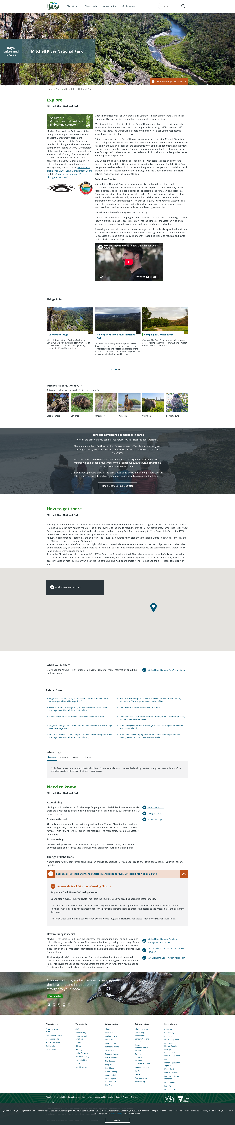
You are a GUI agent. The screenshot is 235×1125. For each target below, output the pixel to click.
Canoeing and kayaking (81, 1037)
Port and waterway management (172, 1077)
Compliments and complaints (80, 1097)
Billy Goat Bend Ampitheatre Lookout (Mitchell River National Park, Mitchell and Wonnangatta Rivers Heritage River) (150, 700)
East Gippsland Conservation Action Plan (166, 957)
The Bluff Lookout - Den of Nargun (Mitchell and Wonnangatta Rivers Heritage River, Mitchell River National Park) (80, 736)
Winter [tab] (76, 757)
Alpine (107, 1029)
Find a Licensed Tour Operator (117, 485)
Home (50, 89)
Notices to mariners (172, 1072)
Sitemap (134, 1097)
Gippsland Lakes (112, 1054)
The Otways (110, 1061)
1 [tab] (116, 369)
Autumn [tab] (64, 757)
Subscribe (55, 996)
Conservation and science (142, 1040)
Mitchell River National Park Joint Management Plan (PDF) (162, 941)
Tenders (138, 1074)
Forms (166, 1059)
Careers (138, 1054)
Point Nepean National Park (110, 1080)
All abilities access (155, 807)
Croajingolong (111, 1050)
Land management (172, 1056)
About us (168, 1029)
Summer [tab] (52, 757)
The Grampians (111, 1057)
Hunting (79, 1049)
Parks (58, 89)
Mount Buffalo (111, 1075)
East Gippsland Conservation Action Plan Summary (166, 950)
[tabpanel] (70, 328)
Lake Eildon (109, 1068)
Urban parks (51, 1049)
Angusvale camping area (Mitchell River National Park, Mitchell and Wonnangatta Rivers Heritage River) (79, 700)
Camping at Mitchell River (158, 334)
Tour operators (141, 1078)
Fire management (171, 1040)
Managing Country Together (172, 1064)
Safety (137, 1071)
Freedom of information (104, 1097)
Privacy (49, 1001)
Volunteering (140, 1081)
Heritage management (169, 1050)
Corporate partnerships (140, 1058)
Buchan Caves (111, 1036)
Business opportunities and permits (142, 1048)
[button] (183, 6)
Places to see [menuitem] (73, 6)
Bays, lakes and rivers (52, 1030)
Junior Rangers (82, 1053)
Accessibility (61, 1097)
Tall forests (50, 1046)
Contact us (168, 1036)
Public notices (170, 1089)
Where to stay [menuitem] (109, 6)
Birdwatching (81, 1032)
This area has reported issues (169, 81)
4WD (77, 1029)
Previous (111, 369)
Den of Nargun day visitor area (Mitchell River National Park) (76, 716)
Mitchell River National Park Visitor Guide (166, 670)
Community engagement (140, 1033)
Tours (78, 1063)
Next (123, 369)
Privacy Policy (116, 1113)
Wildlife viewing (82, 1067)
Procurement (169, 1082)
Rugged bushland (53, 1042)
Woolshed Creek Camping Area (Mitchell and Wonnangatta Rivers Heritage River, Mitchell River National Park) (150, 736)
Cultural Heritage (58, 334)
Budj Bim (109, 1040)
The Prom (109, 1085)
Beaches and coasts (54, 1035)
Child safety (169, 1032)
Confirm (117, 1120)
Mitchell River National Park (78, 89)
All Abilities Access (142, 1029)
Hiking (78, 1046)
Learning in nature (142, 1064)
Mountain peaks (52, 1039)
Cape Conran (110, 1043)
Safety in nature (154, 813)
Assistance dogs (154, 819)
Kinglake (108, 1064)
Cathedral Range (112, 1047)
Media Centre (170, 1069)
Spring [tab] (88, 757)
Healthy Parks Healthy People (170, 1044)
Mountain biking (82, 1056)
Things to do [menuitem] (91, 6)
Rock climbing (81, 1060)
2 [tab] (119, 369)
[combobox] (173, 6)
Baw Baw (108, 1032)
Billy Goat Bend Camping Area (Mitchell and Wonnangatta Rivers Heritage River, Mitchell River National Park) (78, 709)
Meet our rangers (142, 1067)
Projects (167, 1086)
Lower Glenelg (111, 1071)
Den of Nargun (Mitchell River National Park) (140, 707)
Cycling (78, 1042)
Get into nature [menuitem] (129, 6)
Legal (118, 1097)
